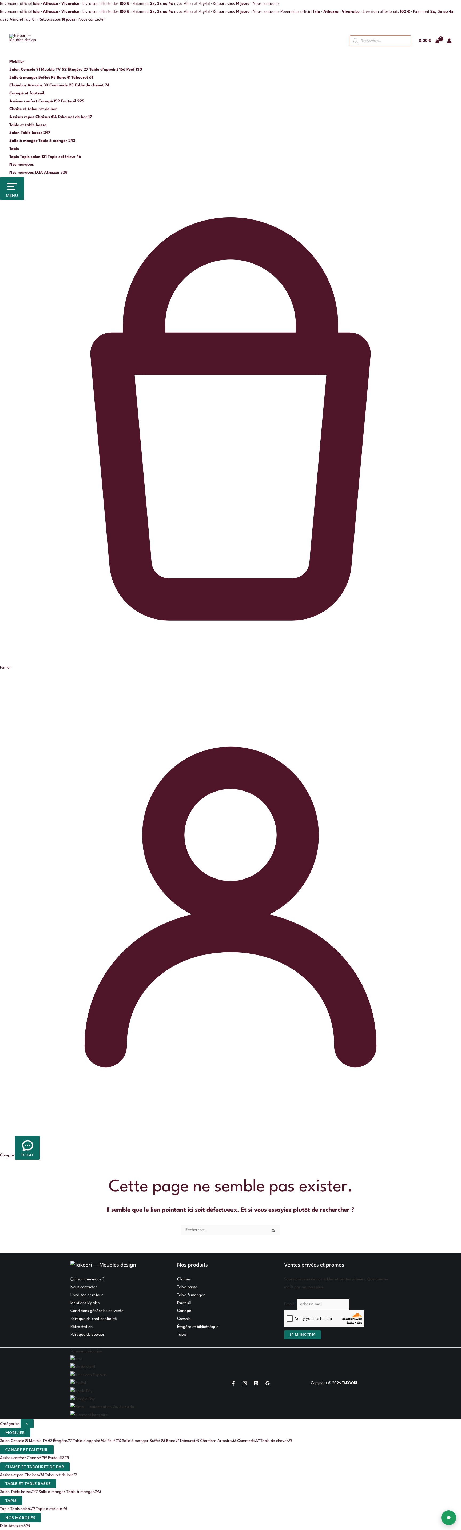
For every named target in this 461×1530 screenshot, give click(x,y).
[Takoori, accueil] (24, 41)
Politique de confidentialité (93, 1319)
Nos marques (21, 165)
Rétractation (81, 1327)
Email (290, 1304)
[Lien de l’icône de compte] (449, 40)
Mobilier (16, 62)
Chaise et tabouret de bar (33, 109)
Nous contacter (266, 4)
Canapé (184, 1311)
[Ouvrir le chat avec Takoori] (448, 1517)
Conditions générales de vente (97, 1311)
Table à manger (191, 1295)
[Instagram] (244, 1383)
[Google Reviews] (267, 1383)
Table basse (187, 1287)
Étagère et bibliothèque (197, 1327)
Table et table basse (27, 125)
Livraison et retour (86, 1295)
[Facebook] (233, 1383)
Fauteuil (184, 1303)
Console (184, 1319)
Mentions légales (85, 1303)
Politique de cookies (87, 1335)
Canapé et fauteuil (26, 93)
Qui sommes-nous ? (87, 1279)
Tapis (14, 149)
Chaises (184, 1279)
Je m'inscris (302, 1334)
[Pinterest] (256, 1383)
